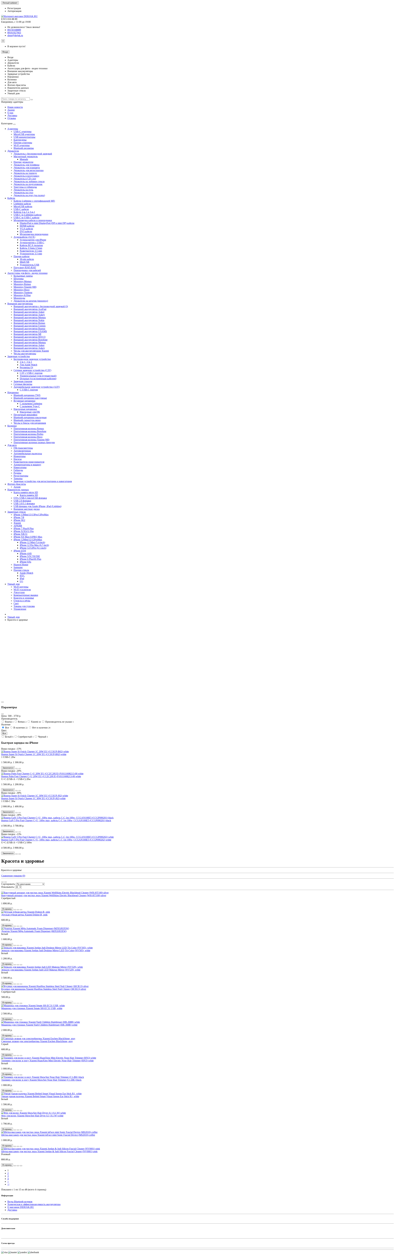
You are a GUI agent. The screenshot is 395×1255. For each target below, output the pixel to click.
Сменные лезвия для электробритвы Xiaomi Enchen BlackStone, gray (37, 1041)
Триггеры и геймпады (25, 187)
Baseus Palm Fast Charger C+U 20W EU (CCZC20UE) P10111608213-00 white (41, 776)
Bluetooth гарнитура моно (27, 420)
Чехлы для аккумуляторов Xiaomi (31, 350)
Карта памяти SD (29, 495)
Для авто (12, 445)
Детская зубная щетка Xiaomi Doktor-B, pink (24, 914)
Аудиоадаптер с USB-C (32, 242)
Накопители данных (18, 489)
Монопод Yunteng (23, 292)
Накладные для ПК (30, 412)
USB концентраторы (24, 137)
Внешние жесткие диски (27, 509)
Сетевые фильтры (23, 384)
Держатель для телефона (26, 164)
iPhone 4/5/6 (20, 550)
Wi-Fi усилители (22, 589)
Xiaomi (17, 523)
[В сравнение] (19, 768)
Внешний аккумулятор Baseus (29, 328)
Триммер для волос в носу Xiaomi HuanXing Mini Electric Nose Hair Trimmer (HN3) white (47, 1060)
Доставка (12, 115)
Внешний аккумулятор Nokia (29, 320)
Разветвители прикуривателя (29, 462)
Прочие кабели (21, 256)
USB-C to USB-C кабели (26, 217)
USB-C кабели (21, 209)
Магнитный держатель (26, 156)
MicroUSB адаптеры (24, 134)
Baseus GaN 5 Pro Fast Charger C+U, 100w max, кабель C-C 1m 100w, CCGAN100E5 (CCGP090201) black (56, 820)
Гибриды (18, 470)
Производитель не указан (59, 721)
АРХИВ (18, 525)
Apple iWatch (26, 573)
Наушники (13, 392)
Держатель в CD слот (25, 178)
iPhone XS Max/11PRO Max (28, 536)
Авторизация (14, 11)
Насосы (18, 459)
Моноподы (19, 298)
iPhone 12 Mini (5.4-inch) (32, 542)
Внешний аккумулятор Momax (30, 317)
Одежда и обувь (22, 600)
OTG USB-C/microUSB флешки (30, 498)
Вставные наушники (24, 400)
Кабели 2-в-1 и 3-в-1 (24, 212)
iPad (22, 578)
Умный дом (13, 584)
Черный (42, 736)
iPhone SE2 (19, 520)
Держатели (13, 151)
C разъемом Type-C (30, 406)
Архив (17, 487)
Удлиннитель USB (29, 264)
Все (7, 727)
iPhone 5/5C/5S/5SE (30, 556)
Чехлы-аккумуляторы (25, 353)
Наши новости (15, 107)
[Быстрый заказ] (15, 909)
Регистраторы (21, 475)
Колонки (12, 425)
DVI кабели (26, 231)
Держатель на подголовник (28, 184)
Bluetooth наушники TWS (27, 395)
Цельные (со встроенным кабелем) (38, 378)
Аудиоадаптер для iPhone (33, 239)
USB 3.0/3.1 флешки (24, 503)
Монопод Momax (23, 281)
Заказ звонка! (23, 27)
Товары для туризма (24, 606)
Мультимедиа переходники (34, 234)
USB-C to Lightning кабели (28, 214)
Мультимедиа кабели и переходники (33, 220)
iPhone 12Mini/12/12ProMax (28, 539)
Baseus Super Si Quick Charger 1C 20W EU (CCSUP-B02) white (33, 754)
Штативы (19, 278)
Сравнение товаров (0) (13, 875)
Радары (17, 473)
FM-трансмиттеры (23, 448)
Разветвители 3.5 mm (31, 251)
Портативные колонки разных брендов (34, 442)
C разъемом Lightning (31, 403)
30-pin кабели (27, 259)
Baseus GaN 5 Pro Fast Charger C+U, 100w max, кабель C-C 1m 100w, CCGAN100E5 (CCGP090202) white (56, 839)
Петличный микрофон (25, 414)
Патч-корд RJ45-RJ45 (25, 267)
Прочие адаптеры (23, 142)
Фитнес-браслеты (16, 484)
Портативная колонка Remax (29, 428)
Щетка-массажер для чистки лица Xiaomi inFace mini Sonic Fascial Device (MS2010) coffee (48, 1135)
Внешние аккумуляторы (20, 303)
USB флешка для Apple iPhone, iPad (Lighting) (37, 506)
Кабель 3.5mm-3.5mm (31, 248)
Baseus (9, 721)
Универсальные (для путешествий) (38, 375)
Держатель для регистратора (29, 170)
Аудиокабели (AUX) (24, 237)
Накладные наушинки (25, 409)
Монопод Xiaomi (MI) (25, 287)
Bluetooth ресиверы (24, 148)
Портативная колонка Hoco (28, 437)
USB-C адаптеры (22, 131)
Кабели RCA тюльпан (31, 245)
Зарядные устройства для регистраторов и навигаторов (43, 481)
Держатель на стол (23, 192)
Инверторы (20, 456)
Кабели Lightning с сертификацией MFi (34, 201)
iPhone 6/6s (25, 561)
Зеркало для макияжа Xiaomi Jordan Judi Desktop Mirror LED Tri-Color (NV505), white (45, 950)
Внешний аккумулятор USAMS (30, 331)
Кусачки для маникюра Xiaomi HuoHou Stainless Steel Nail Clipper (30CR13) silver (43, 989)
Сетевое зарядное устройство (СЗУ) (32, 370)
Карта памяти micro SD (26, 492)
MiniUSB (24, 262)
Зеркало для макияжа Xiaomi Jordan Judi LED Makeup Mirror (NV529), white (40, 969)
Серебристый (25, 736)
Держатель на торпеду (25, 173)
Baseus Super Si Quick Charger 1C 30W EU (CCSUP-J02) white (33, 798)
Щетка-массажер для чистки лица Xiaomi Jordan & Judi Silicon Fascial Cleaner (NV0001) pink (49, 1151)
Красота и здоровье (24, 598)
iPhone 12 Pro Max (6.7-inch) (34, 545)
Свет (16, 603)
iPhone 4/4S (26, 553)
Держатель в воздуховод (26, 176)
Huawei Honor (21, 564)
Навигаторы (20, 467)
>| (8, 1184)
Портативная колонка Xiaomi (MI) (31, 439)
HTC (22, 575)
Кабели (11, 198)
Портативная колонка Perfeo (28, 434)
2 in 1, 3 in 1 (26, 362)
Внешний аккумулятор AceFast (30, 309)
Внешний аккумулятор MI (27, 334)
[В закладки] (16, 768)
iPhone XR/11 (20, 534)
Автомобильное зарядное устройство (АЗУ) (37, 387)
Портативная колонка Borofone (30, 431)
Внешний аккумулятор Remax (29, 323)
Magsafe (24, 159)
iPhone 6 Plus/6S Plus (30, 559)
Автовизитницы (22, 450)
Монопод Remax (22, 284)
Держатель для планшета (27, 167)
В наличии (20, 727)
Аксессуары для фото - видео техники (27, 273)
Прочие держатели (23, 162)
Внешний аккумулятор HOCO (30, 337)
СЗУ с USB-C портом (31, 373)
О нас (10, 112)
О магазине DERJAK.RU (20, 1207)
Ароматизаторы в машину (27, 464)
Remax (22, 721)
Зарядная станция (23, 381)
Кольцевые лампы (23, 276)
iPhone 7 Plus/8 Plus (24, 528)
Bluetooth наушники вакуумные (30, 398)
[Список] (5, 882)
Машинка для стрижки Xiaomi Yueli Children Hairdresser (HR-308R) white (39, 1024)
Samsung (18, 567)
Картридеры (20, 140)
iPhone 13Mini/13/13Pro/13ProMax (31, 514)
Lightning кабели (22, 203)
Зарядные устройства (18, 356)
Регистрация (14, 8)
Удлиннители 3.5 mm (31, 253)
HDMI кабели (27, 226)
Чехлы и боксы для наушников (30, 423)
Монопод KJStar (22, 295)
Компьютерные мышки (26, 595)
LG (21, 581)
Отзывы (11, 118)
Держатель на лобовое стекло (29, 181)
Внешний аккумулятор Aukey (29, 314)
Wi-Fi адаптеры (22, 145)
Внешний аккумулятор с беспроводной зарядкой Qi (41, 306)
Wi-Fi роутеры (21, 586)
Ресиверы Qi (26, 367)
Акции (11, 110)
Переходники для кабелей (27, 270)
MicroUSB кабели (23, 206)
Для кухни (19, 592)
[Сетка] (2, 882)
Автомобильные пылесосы (28, 453)
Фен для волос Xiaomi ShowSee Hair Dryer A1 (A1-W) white (32, 1115)
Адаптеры (12, 128)
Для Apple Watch (28, 364)
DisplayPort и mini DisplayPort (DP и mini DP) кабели (47, 223)
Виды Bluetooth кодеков (19, 1201)
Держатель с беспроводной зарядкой (33, 153)
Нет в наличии (40, 727)
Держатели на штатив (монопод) (31, 301)
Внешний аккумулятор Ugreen (30, 326)
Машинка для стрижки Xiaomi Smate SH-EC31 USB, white (31, 1008)
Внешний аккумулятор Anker (29, 312)
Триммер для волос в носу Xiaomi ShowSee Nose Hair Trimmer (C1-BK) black (41, 1080)
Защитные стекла (16, 512)
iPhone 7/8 (19, 517)
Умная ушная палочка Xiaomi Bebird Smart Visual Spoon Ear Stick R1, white (40, 1096)
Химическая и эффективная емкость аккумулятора (33, 1204)
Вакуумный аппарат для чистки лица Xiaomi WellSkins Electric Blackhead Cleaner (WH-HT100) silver (53, 895)
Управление (20, 609)
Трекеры (18, 478)
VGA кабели (26, 228)
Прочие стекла (21, 570)
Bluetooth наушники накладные (30, 417)
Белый (8, 736)
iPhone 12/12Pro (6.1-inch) (33, 548)
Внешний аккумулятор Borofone (31, 339)
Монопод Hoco (21, 289)
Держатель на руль (23, 189)
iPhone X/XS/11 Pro (24, 531)
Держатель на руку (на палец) (29, 195)
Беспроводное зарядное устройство (32, 359)
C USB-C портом (29, 389)
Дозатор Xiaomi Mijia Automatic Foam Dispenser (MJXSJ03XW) (34, 931)
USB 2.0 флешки (22, 500)
